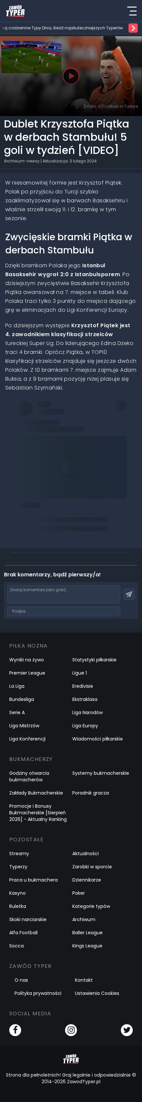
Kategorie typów (91, 906)
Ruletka (17, 906)
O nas (21, 980)
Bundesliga (21, 699)
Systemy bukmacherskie (100, 773)
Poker (78, 893)
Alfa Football (23, 932)
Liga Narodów (87, 712)
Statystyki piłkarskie (94, 659)
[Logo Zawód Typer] (15, 11)
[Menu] (132, 11)
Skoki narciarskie (28, 919)
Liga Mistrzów (24, 725)
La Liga (16, 686)
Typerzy (18, 866)
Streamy (19, 853)
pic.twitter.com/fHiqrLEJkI (49, 415)
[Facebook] (15, 1030)
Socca (16, 945)
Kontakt (84, 980)
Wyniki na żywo (26, 659)
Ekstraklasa (84, 699)
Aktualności (85, 853)
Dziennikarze (86, 880)
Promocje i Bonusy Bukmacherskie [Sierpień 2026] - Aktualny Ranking (38, 813)
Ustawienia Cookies (97, 993)
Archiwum (83, 919)
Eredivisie (82, 686)
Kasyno (17, 893)
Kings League (87, 945)
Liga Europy (85, 725)
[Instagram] (71, 1030)
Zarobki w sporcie (92, 866)
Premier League (27, 673)
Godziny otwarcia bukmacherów (29, 776)
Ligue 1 (79, 673)
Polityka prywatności (38, 993)
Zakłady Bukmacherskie (36, 793)
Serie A (17, 712)
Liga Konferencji (27, 739)
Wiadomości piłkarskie (97, 739)
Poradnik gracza (90, 793)
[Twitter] (127, 1030)
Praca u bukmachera (33, 880)
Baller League (87, 932)
